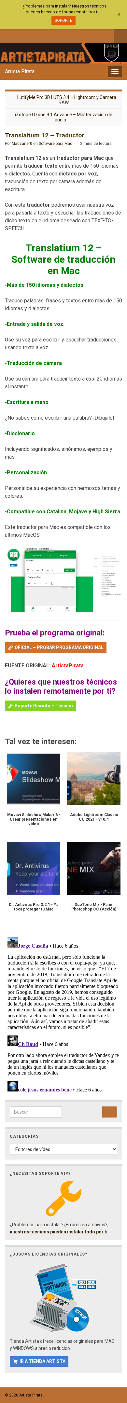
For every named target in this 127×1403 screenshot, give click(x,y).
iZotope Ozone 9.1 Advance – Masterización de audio (63, 117)
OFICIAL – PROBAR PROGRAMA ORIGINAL (59, 647)
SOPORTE (63, 20)
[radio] (8, 724)
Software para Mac (55, 143)
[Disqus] (63, 1016)
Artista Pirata (20, 71)
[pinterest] (62, 34)
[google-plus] (51, 34)
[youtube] (40, 34)
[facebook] (8, 34)
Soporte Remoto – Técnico (44, 705)
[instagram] (29, 34)
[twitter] (19, 34)
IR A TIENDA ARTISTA (42, 1361)
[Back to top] (112, 1364)
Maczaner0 (22, 143)
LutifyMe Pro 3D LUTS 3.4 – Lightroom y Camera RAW (66, 100)
